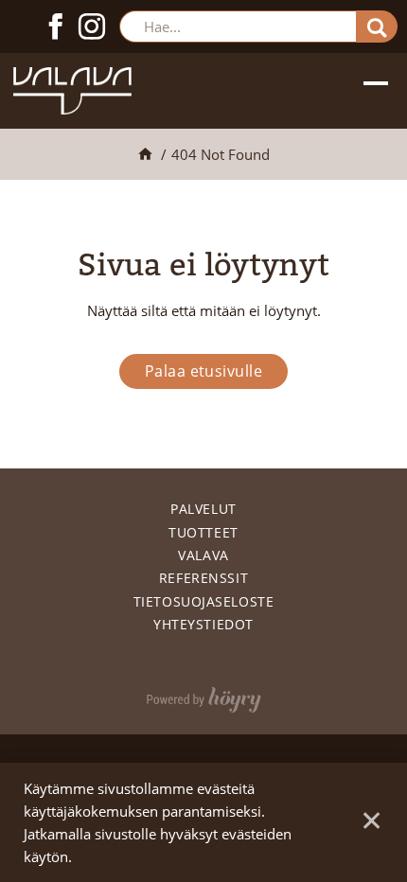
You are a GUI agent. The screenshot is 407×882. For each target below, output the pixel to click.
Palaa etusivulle (204, 371)
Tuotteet (203, 532)
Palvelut (203, 509)
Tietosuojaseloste (203, 601)
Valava (203, 555)
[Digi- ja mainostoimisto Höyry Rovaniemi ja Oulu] (204, 695)
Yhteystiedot (203, 624)
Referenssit (203, 578)
